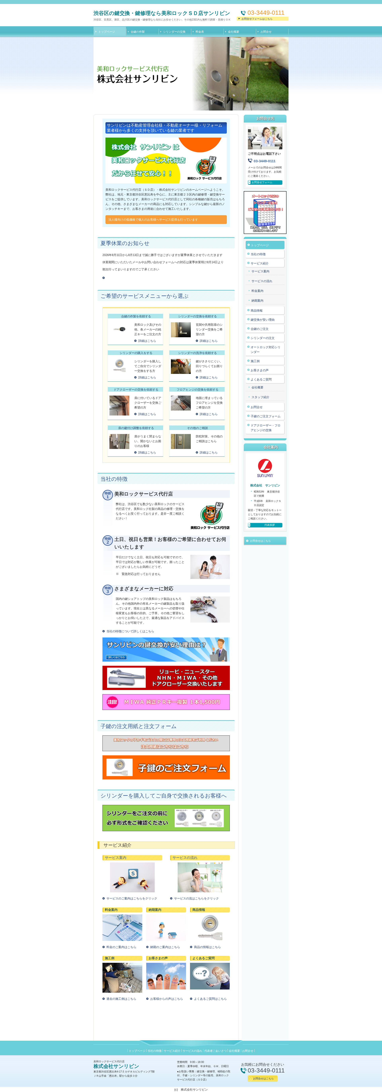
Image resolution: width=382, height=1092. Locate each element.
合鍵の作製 (138, 31)
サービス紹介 (260, 263)
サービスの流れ (261, 281)
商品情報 (257, 310)
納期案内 (257, 300)
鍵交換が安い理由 (263, 319)
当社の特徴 (258, 254)
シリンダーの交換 (174, 31)
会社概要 (233, 31)
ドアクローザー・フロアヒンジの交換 (266, 428)
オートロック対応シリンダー (266, 349)
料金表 (200, 31)
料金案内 (257, 290)
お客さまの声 (260, 370)
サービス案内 (260, 271)
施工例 (255, 361)
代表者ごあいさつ (215, 1050)
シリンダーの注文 (263, 338)
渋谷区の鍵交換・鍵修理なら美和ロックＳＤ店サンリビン (162, 13)
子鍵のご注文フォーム (266, 416)
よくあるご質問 (261, 379)
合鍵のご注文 (260, 328)
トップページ (106, 31)
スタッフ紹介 (260, 397)
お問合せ (266, 31)
